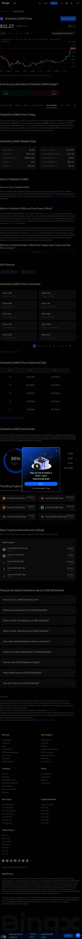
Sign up (41, 484)
